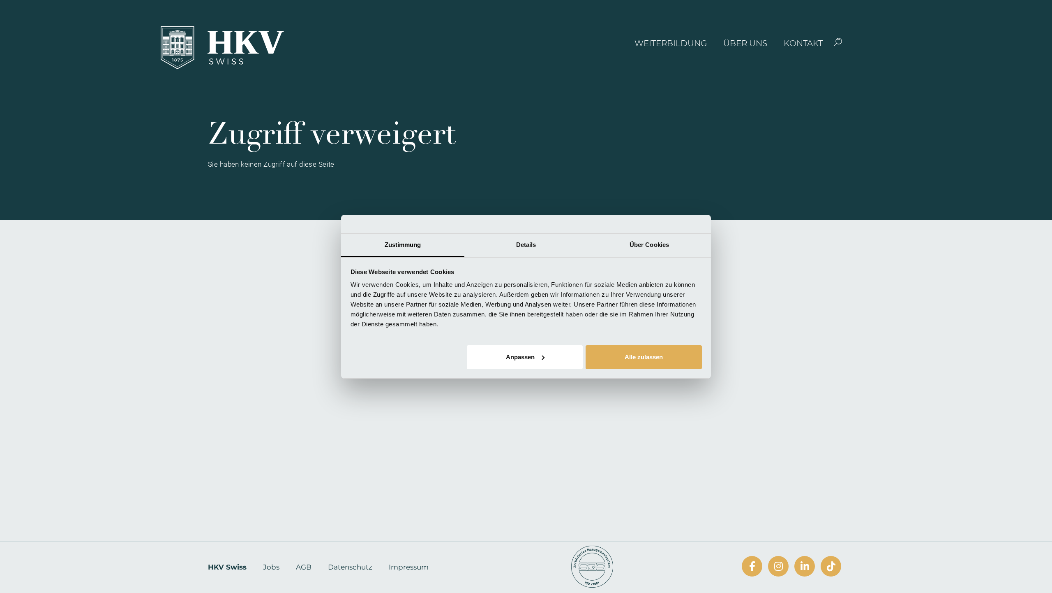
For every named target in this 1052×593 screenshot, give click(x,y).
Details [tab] (526, 244)
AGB (303, 567)
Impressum (409, 567)
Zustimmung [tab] (403, 244)
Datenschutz (350, 567)
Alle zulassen (644, 356)
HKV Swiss (227, 567)
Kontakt (803, 43)
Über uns (745, 43)
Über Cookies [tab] (649, 244)
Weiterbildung (670, 43)
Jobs (271, 567)
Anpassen (520, 356)
